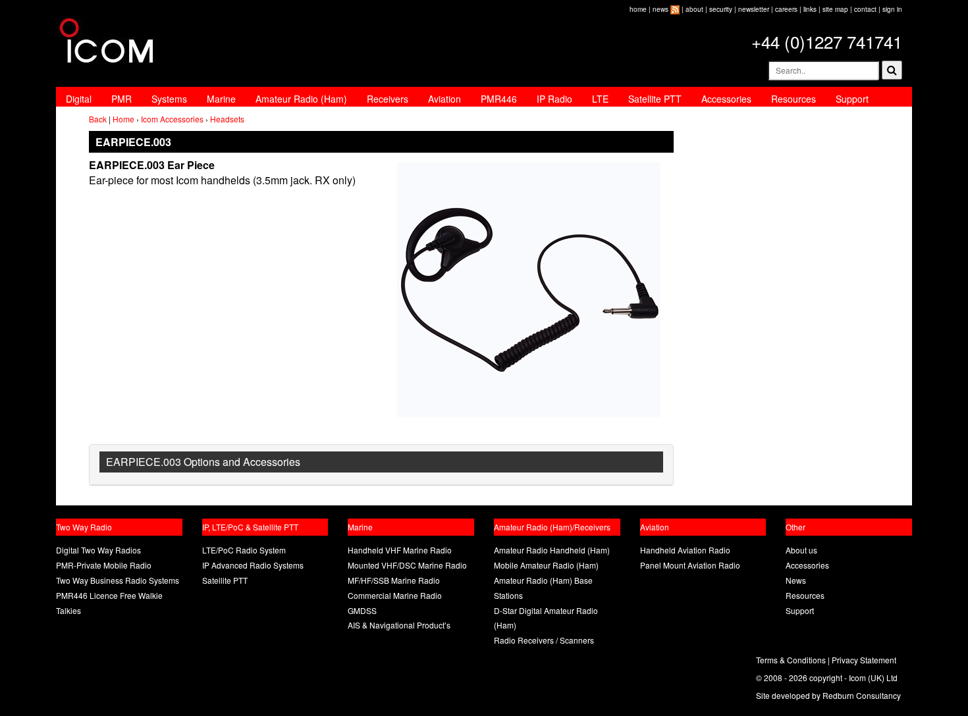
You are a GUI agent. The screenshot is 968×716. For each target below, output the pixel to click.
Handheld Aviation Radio (685, 549)
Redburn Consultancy (861, 695)
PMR (121, 98)
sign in (892, 9)
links (810, 9)
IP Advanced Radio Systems (253, 565)
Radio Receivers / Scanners (544, 640)
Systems (169, 98)
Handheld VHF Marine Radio (400, 549)
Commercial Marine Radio (395, 595)
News (796, 580)
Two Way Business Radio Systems (117, 580)
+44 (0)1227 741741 (826, 41)
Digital (79, 98)
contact (865, 9)
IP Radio (554, 98)
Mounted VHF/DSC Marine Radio (407, 565)
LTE (600, 98)
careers (786, 9)
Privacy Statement (864, 659)
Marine (221, 98)
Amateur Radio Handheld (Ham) (552, 549)
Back (98, 118)
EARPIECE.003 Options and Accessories (203, 461)
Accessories (726, 98)
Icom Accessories (172, 118)
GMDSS (362, 610)
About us (801, 549)
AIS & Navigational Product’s (399, 624)
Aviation (444, 98)
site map (835, 9)
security (720, 9)
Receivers (387, 98)
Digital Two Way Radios (98, 549)
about (694, 9)
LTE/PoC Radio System (244, 549)
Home (123, 118)
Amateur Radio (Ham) (301, 98)
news (660, 9)
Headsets (227, 118)
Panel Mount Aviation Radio (690, 565)
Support (852, 98)
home (638, 9)
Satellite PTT (655, 98)
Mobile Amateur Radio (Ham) (546, 565)
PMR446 (499, 98)
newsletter (753, 9)
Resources (793, 98)
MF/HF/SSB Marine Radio (394, 580)
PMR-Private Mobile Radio (103, 565)
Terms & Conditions (791, 659)
